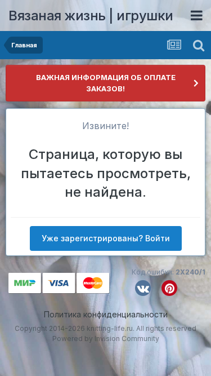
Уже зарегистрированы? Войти (106, 238)
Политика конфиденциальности (106, 314)
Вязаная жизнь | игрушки (90, 15)
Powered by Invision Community (105, 338)
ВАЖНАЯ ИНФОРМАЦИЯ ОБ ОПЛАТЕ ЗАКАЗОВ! (106, 83)
